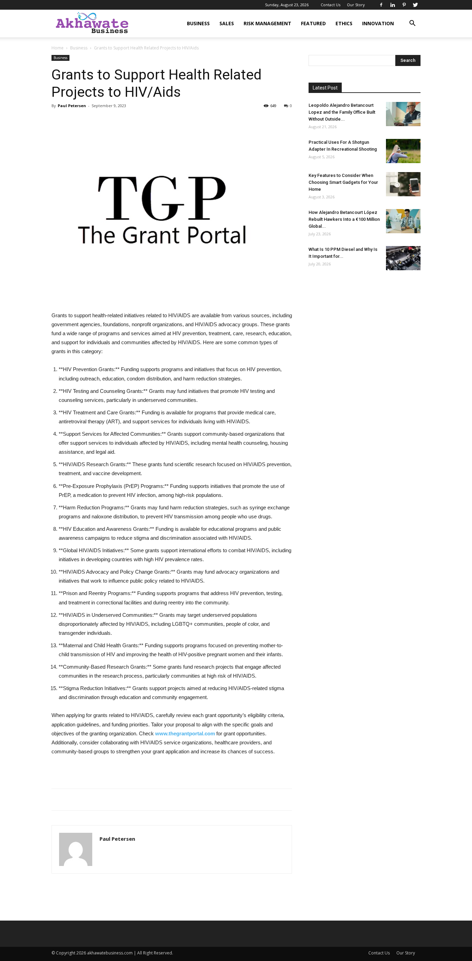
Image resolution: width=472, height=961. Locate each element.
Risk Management (267, 23)
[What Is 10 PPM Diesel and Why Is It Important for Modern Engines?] (403, 258)
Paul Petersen (72, 105)
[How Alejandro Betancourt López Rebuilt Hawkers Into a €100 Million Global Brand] (403, 221)
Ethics (344, 23)
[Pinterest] (404, 5)
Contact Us (330, 4)
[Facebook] (381, 5)
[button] (412, 24)
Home (57, 48)
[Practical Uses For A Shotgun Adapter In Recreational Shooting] (403, 151)
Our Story (356, 4)
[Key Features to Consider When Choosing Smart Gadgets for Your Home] (403, 184)
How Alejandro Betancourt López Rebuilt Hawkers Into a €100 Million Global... (344, 219)
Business (198, 23)
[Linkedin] (392, 5)
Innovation (378, 23)
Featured (313, 23)
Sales (226, 23)
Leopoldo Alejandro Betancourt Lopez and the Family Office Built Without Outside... (342, 112)
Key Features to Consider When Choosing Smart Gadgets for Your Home (343, 182)
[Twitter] (415, 5)
